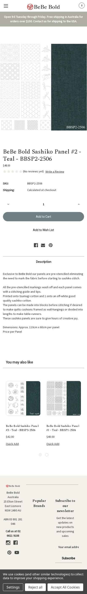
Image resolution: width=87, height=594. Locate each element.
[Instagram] (8, 542)
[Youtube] (17, 552)
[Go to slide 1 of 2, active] (40, 454)
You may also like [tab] (19, 362)
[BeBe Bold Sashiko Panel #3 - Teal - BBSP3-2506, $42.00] (23, 398)
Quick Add (12, 444)
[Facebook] (36, 245)
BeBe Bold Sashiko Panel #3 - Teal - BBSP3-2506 (22, 428)
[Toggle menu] (6, 6)
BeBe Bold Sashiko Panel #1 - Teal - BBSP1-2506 (62, 428)
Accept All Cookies (65, 587)
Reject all (35, 587)
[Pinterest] (51, 245)
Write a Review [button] (54, 171)
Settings (13, 587)
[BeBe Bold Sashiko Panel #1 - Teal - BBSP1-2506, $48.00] (63, 398)
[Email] (43, 245)
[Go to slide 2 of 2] (46, 454)
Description (43, 262)
